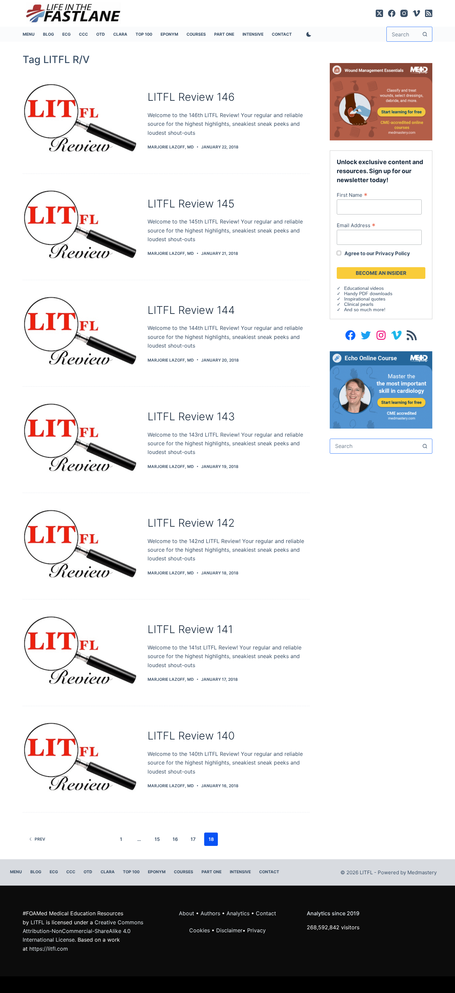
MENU (29, 34)
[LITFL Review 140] (80, 759)
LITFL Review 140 (191, 735)
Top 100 (144, 34)
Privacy (256, 930)
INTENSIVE (252, 34)
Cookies (200, 930)
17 (193, 839)
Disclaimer (229, 930)
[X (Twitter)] (379, 13)
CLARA (120, 34)
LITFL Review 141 (190, 629)
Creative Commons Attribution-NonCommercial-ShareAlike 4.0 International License (83, 931)
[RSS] (428, 13)
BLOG (48, 34)
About (186, 913)
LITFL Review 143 (191, 416)
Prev (40, 839)
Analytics (238, 913)
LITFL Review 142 (191, 522)
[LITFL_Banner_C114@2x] (381, 101)
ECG (66, 34)
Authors (210, 913)
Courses (196, 34)
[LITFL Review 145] (80, 227)
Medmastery (422, 872)
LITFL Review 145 (191, 203)
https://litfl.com (48, 948)
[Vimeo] (416, 13)
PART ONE (224, 34)
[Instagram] (404, 13)
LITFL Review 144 (191, 310)
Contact (282, 34)
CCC (83, 34)
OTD (100, 34)
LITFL (37, 922)
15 (157, 839)
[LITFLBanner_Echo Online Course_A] (381, 389)
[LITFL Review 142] (80, 546)
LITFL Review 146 (191, 96)
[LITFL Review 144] (80, 333)
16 (175, 839)
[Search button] (425, 34)
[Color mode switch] (307, 34)
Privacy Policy (392, 253)
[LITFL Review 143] (80, 440)
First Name (352, 194)
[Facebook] (391, 13)
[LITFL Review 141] (80, 652)
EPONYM (169, 34)
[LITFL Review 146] (80, 120)
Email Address (356, 225)
